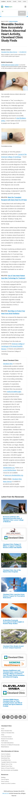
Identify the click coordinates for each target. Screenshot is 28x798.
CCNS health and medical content (9, 65)
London (24, 1)
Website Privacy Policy (6, 766)
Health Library (4, 740)
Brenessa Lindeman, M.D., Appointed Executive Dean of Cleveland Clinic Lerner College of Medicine (13, 519)
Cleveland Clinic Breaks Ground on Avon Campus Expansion (13, 647)
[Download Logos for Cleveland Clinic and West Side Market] (14, 534)
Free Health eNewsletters (7, 742)
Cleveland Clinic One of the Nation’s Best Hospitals (12, 571)
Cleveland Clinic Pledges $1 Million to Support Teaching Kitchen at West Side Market (12, 545)
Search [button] (22, 12)
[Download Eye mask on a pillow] (14, 610)
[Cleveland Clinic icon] (2, 7)
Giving (2, 734)
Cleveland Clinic (8, 364)
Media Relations (5, 747)
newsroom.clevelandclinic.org (14, 475)
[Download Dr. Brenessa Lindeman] (14, 507)
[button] (25, 6)
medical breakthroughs (14, 391)
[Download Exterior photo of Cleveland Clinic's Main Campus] (14, 560)
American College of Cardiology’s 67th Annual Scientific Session (12, 346)
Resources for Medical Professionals (10, 744)
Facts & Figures (5, 779)
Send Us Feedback (5, 754)
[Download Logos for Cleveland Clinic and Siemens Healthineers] (14, 660)
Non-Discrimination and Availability (9, 770)
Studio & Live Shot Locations (8, 783)
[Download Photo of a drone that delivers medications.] (14, 584)
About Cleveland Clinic (6, 730)
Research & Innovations (7, 738)
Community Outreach (6, 736)
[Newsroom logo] (8, 7)
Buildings (3, 777)
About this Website (6, 756)
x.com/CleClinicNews (9, 470)
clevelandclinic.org (8, 468)
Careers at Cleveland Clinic (7, 732)
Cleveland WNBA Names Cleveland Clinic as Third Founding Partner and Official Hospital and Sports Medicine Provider (12, 703)
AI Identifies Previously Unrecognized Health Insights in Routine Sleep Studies (13, 621)
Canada (14, 1)
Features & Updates (13, 21)
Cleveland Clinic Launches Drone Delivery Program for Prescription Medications (14, 596)
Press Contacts (5, 781)
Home (2, 728)
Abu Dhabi (9, 1)
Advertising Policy (5, 758)
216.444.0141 (22, 52)
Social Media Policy (6, 760)
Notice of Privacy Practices (8, 768)
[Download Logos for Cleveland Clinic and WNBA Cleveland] (14, 690)
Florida (19, 1)
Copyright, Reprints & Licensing (8, 762)
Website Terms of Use (6, 764)
